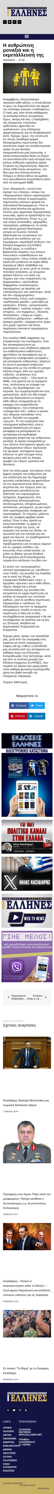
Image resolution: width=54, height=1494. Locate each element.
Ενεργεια (8, 1442)
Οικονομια (9, 1438)
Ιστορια (7, 1456)
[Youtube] (10, 22)
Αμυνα (7, 1435)
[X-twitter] (5, 22)
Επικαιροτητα (11, 1446)
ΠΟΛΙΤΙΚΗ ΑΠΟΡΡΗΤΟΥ (13, 1483)
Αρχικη (7, 1427)
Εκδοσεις (8, 1470)
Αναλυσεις (9, 1453)
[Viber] (14, 22)
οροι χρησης (44, 1488)
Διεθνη (7, 1449)
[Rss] (19, 22)
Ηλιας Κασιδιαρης (10, 1465)
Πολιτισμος (10, 1460)
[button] (26, 36)
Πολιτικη (8, 1431)
